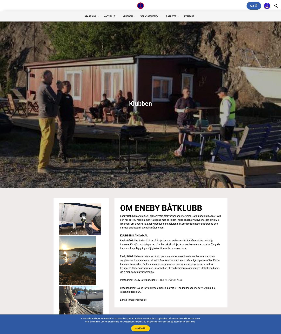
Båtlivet (171, 16)
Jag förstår (140, 328)
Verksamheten (149, 16)
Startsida (90, 16)
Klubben (128, 16)
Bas (252, 6)
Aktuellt (109, 16)
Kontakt (189, 16)
